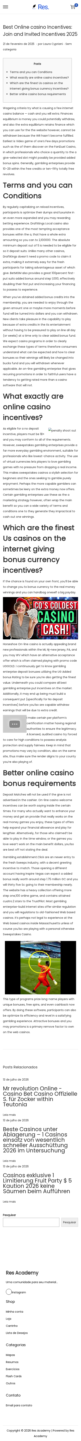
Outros (10, 1383)
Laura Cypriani (53, 44)
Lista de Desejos (17, 1333)
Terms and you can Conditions (31, 72)
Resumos (12, 1362)
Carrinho (12, 1326)
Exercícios (12, 1369)
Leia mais (9, 1115)
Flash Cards (14, 1376)
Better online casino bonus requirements (38, 94)
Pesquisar (9, 1215)
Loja (8, 1319)
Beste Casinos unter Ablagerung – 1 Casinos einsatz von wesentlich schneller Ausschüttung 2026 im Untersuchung (35, 1139)
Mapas (10, 1355)
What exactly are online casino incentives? (39, 78)
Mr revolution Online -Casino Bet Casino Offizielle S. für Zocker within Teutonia (40, 1096)
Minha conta (14, 1312)
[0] (72, 7)
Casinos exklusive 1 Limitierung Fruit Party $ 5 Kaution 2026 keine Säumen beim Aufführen (37, 1183)
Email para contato (19, 1405)
